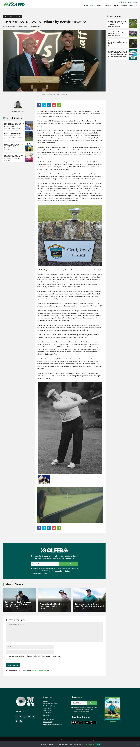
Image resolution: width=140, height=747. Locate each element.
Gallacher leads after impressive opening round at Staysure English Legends (19, 604)
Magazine (116, 6)
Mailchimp (67, 571)
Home (86, 6)
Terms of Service (42, 670)
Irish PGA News (17, 158)
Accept (98, 744)
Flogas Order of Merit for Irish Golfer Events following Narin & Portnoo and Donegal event (117, 52)
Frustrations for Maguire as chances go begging (52, 605)
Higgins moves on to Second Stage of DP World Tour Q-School (89, 605)
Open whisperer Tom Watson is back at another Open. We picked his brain (14, 124)
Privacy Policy (58, 571)
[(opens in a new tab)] (112, 709)
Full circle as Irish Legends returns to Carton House (12, 134)
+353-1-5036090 (50, 719)
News (91, 6)
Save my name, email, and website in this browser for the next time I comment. (34, 656)
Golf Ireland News (18, 148)
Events (106, 6)
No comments (35, 27)
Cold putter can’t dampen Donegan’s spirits (116, 32)
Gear (98, 6)
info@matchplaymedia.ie (54, 724)
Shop (131, 6)
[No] (138, 744)
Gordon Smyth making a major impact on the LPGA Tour (13, 155)
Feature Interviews (8, 128)
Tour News (17, 16)
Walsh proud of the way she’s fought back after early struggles (117, 23)
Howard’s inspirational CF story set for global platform (14, 145)
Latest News (8, 16)
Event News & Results (113, 56)
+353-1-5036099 (47, 722)
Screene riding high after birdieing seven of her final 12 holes (117, 42)
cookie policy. (90, 744)
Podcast (124, 6)
